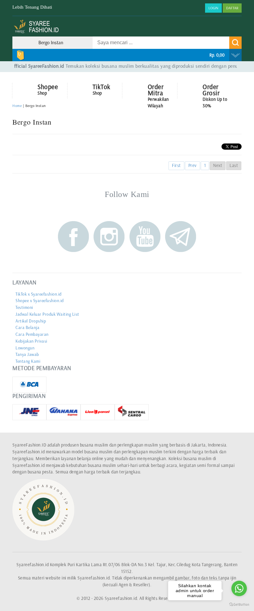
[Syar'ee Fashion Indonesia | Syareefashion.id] (38, 33)
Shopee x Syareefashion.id (39, 300)
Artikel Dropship (30, 321)
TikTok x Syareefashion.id (38, 294)
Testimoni (24, 307)
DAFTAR (232, 8)
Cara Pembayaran (32, 334)
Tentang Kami (27, 361)
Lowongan (24, 348)
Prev (192, 165)
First (176, 165)
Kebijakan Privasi (31, 341)
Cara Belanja (27, 327)
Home (17, 106)
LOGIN (213, 8)
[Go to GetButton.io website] (239, 605)
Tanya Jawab (27, 354)
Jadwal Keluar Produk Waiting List (47, 314)
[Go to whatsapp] (239, 588)
